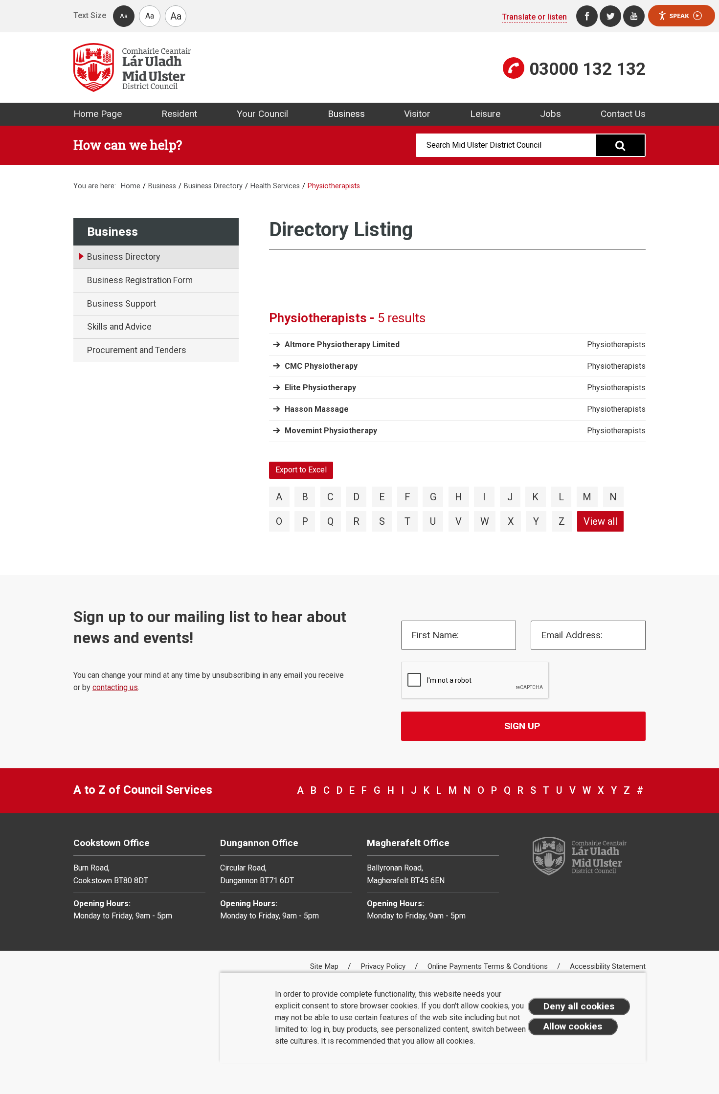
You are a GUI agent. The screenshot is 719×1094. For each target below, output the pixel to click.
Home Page (97, 113)
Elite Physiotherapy (320, 387)
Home (130, 186)
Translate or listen (534, 17)
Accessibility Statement (608, 966)
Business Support (121, 304)
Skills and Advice (119, 327)
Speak (679, 15)
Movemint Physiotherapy (331, 430)
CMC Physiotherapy (321, 366)
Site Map (325, 966)
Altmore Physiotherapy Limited (342, 344)
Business (346, 113)
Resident (179, 113)
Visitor (417, 113)
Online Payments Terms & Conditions (488, 966)
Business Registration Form (140, 280)
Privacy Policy (383, 966)
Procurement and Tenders (136, 350)
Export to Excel (301, 469)
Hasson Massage (317, 409)
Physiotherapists (616, 344)
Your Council (262, 113)
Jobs (550, 113)
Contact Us (623, 113)
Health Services (275, 186)
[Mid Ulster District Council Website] (212, 67)
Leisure (485, 113)
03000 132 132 (587, 69)
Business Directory (213, 186)
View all (600, 521)
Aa (124, 16)
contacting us (115, 687)
